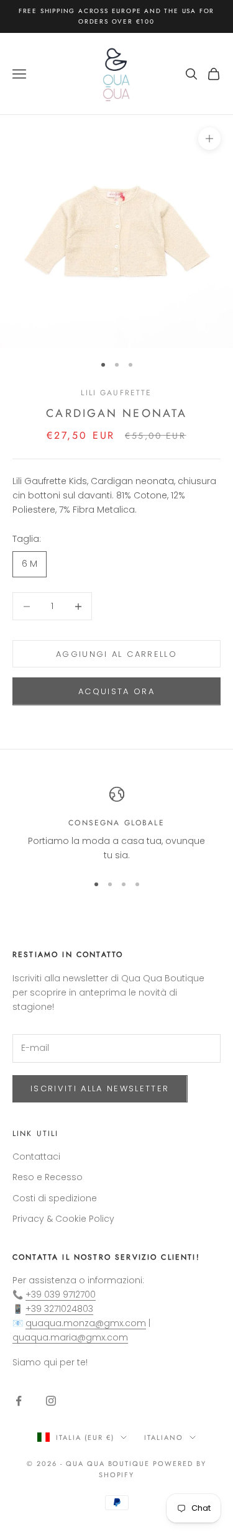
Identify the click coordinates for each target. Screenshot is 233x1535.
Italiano (163, 1437)
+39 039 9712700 (60, 1294)
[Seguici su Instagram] (51, 1401)
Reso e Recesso (47, 1177)
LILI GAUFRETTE (116, 392)
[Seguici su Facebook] (18, 1401)
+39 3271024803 (59, 1309)
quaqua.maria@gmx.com (70, 1337)
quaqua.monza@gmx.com (85, 1323)
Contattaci (36, 1156)
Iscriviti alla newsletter (100, 1088)
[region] (116, 825)
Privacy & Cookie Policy (63, 1218)
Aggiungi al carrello (116, 654)
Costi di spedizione (54, 1198)
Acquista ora (116, 691)
